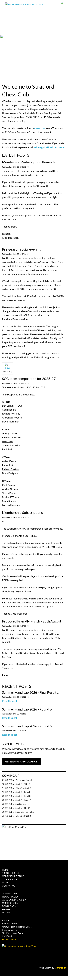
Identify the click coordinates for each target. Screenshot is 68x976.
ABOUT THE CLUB (10, 873)
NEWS (5, 882)
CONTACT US (8, 885)
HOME (5, 870)
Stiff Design (60, 967)
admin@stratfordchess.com (49, 147)
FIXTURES (6, 909)
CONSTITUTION (9, 893)
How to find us (9, 939)
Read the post (9, 700)
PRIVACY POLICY (10, 896)
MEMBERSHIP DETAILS (13, 876)
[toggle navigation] (63, 4)
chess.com (39, 128)
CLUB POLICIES (9, 879)
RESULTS (6, 912)
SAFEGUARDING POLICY (14, 900)
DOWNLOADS (8, 906)
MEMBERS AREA (10, 903)
